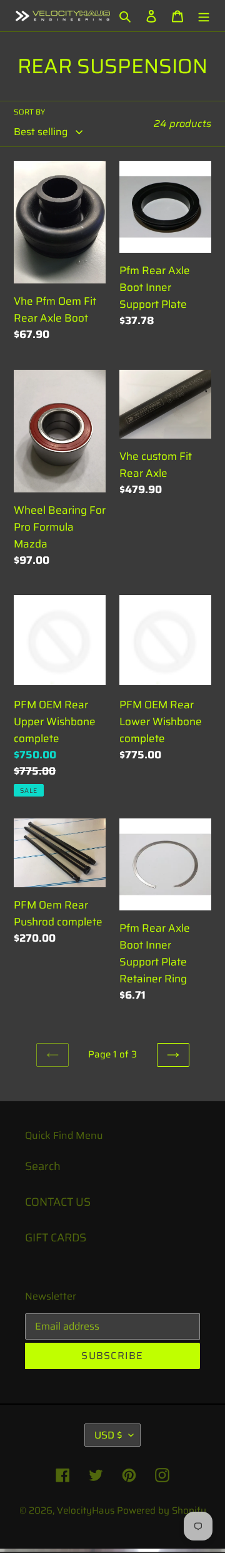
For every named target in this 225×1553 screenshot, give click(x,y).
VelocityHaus (85, 1510)
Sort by (29, 112)
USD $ (108, 1435)
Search (43, 1166)
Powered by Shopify (161, 1510)
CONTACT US (58, 1202)
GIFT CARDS (55, 1237)
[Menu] (204, 16)
